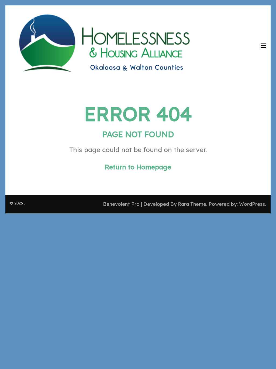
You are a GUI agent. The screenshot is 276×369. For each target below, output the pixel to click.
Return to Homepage (138, 167)
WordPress (252, 204)
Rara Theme (192, 204)
